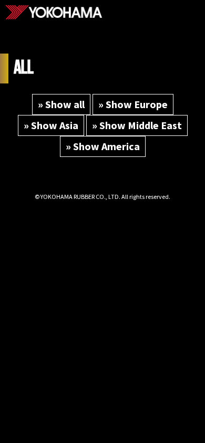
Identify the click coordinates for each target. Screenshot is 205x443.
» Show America (103, 146)
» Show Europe (133, 104)
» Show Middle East (137, 125)
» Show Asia (51, 125)
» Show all (61, 104)
